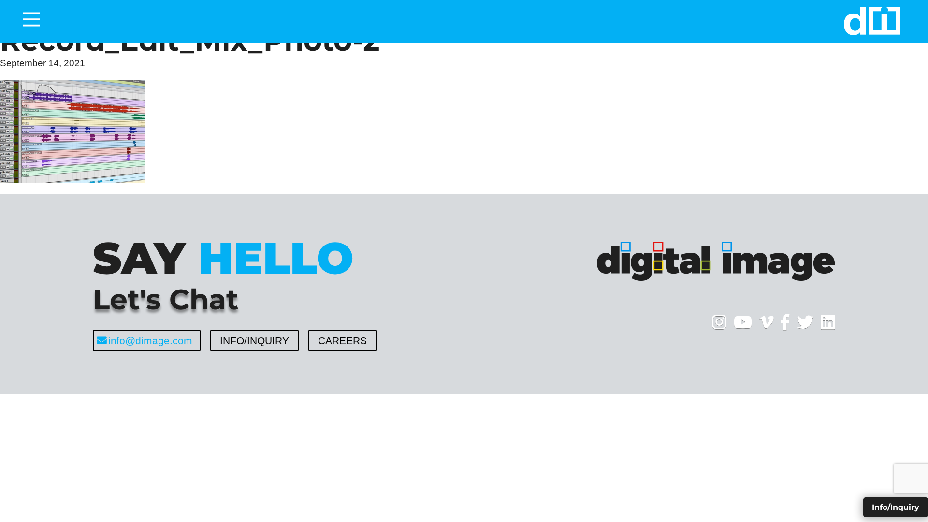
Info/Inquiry (254, 340)
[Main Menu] (31, 19)
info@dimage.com (150, 340)
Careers (342, 340)
